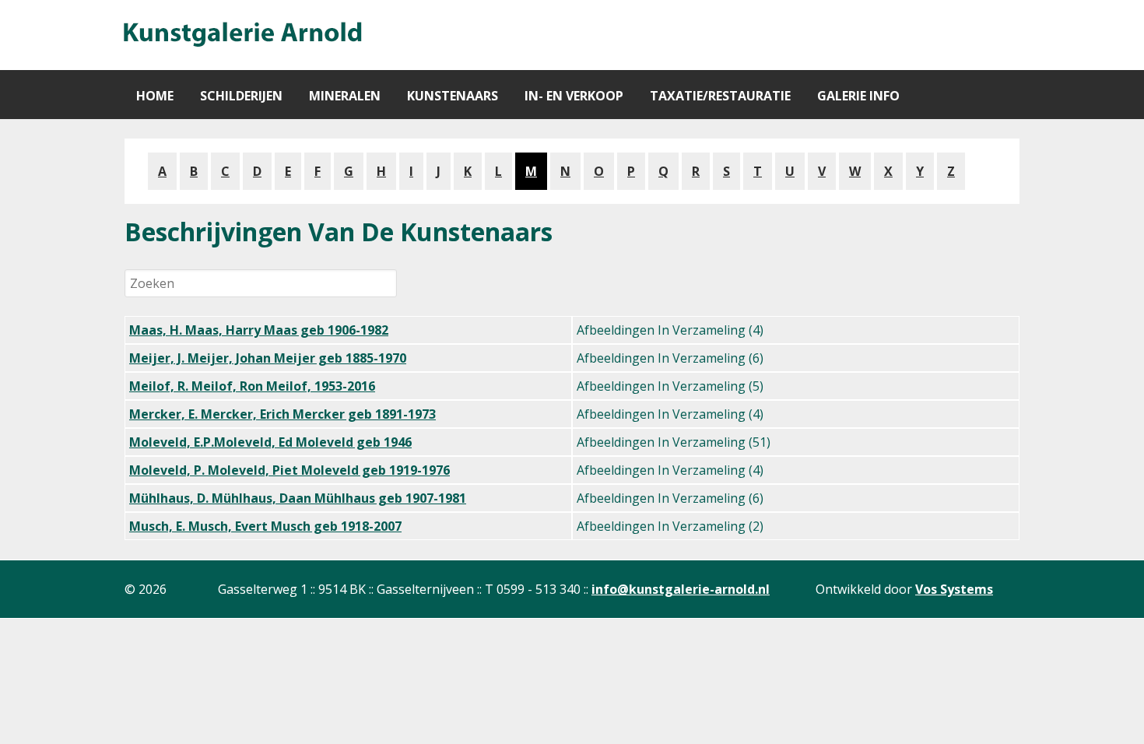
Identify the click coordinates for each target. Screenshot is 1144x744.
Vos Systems (954, 589)
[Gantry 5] (241, 35)
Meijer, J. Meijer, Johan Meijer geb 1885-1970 (267, 358)
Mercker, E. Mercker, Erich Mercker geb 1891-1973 (282, 414)
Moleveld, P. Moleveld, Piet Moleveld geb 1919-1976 (289, 470)
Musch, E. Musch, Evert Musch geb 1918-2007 (265, 526)
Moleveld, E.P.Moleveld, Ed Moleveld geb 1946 (270, 442)
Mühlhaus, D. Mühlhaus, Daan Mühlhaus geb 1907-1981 (297, 498)
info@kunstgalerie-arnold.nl (680, 589)
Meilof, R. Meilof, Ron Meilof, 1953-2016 (252, 386)
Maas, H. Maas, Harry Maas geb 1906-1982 (258, 330)
